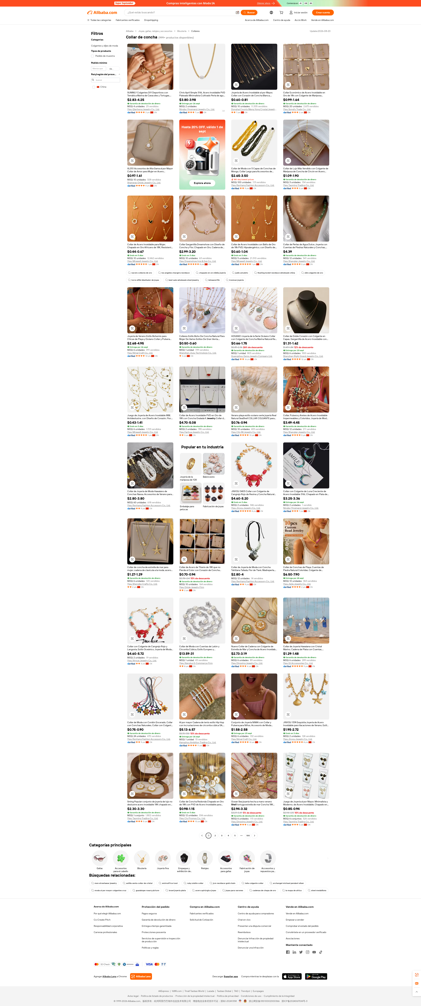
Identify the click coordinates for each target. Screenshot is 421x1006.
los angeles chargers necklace (175, 273)
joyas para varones (234, 890)
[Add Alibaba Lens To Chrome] (141, 976)
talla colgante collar (254, 883)
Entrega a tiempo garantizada (156, 926)
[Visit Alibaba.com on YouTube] (314, 952)
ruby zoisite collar (195, 883)
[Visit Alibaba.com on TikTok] (321, 952)
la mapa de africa (293, 890)
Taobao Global (224, 991)
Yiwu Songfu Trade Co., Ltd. (297, 109)
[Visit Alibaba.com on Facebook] (288, 952)
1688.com (177, 991)
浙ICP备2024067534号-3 (294, 1001)
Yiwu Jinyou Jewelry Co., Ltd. (245, 508)
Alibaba (129, 31)
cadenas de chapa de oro (264, 890)
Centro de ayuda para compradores (256, 913)
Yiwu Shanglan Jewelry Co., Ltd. (299, 261)
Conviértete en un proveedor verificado (306, 932)
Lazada (210, 991)
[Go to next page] (255, 836)
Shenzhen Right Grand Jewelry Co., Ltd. (303, 356)
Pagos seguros (149, 913)
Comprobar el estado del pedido (302, 926)
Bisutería (181, 31)
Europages (258, 991)
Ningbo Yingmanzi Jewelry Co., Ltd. (197, 109)
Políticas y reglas (150, 947)
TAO (236, 991)
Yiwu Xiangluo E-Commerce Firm (196, 663)
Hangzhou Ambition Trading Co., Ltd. (197, 742)
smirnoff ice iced (169, 883)
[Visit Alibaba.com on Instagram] (308, 952)
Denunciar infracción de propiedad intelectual (255, 940)
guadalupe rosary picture (147, 890)
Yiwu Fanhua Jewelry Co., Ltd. (194, 432)
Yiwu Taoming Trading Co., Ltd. (298, 185)
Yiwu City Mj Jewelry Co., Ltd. (246, 432)
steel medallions (318, 890)
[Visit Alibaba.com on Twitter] (301, 952)
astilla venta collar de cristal (139, 883)
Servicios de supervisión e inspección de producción (161, 940)
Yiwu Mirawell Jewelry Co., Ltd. (142, 261)
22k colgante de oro (314, 273)
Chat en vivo (244, 919)
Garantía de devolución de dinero (158, 919)
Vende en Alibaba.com (297, 913)
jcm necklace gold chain (224, 883)
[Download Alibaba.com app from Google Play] (316, 976)
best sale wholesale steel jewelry (184, 280)
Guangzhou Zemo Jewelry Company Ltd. (251, 356)
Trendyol (245, 991)
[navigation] (105, 434)
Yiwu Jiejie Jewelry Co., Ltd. (297, 584)
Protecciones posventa (154, 932)
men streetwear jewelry (106, 883)
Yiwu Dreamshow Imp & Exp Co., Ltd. (197, 261)
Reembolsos (244, 932)
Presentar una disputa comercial (254, 926)
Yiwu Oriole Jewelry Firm (191, 587)
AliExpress (163, 991)
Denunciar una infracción (251, 947)
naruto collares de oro (141, 273)
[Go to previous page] (202, 836)
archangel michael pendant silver (288, 883)
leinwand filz (214, 280)
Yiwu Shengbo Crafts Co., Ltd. (142, 584)
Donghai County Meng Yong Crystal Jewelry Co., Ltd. (254, 109)
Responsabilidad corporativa (108, 926)
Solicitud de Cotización (201, 919)
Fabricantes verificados (202, 913)
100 (248, 835)
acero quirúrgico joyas (205, 890)
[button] (237, 12)
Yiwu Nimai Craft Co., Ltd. (140, 353)
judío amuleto (241, 273)
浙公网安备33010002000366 (264, 1001)
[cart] (282, 13)
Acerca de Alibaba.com (106, 906)
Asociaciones (293, 938)
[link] (416, 974)
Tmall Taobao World (194, 991)
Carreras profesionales (105, 932)
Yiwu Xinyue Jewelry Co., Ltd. (142, 660)
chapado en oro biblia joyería (212, 273)
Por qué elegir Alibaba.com (107, 913)
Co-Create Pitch (102, 919)
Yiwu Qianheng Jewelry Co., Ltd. (143, 109)
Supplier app (231, 976)
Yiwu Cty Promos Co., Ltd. (192, 818)
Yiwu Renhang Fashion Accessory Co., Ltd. (252, 185)
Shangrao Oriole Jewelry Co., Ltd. (144, 182)
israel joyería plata (177, 890)
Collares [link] (195, 31)
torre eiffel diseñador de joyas (145, 280)
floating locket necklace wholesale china (276, 273)
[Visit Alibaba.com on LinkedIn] (294, 952)
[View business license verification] (240, 1001)
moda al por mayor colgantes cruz (110, 890)
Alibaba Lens (109, 976)
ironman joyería (236, 280)
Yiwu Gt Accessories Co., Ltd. (298, 663)
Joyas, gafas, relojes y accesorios (155, 31)
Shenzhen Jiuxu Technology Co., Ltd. (197, 353)
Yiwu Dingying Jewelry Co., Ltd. (247, 663)
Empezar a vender (295, 919)
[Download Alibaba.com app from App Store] (292, 976)
